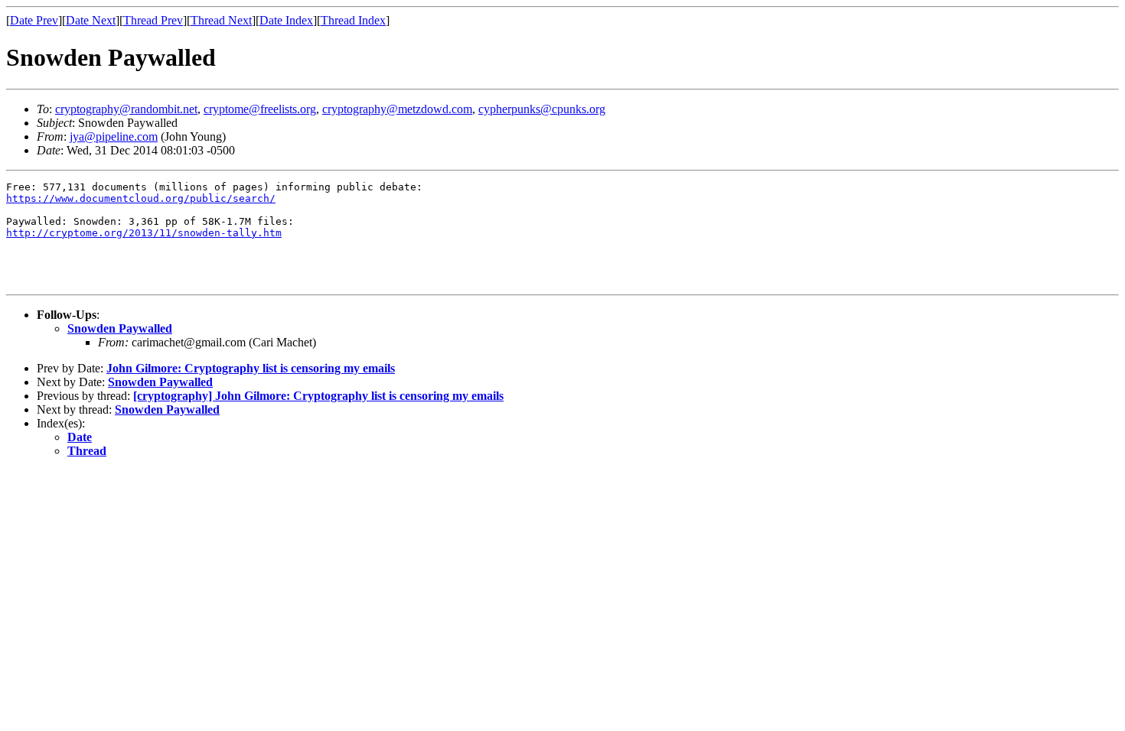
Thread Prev (153, 20)
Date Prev (34, 20)
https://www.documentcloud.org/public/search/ (141, 198)
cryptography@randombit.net (126, 108)
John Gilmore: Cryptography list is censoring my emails (250, 368)
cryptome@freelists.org (260, 108)
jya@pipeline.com (114, 136)
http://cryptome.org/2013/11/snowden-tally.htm (144, 233)
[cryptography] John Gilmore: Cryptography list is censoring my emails (318, 395)
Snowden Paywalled (119, 328)
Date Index (286, 20)
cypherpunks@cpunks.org (541, 108)
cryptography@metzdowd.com (397, 108)
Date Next (91, 20)
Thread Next (221, 20)
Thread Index (353, 20)
